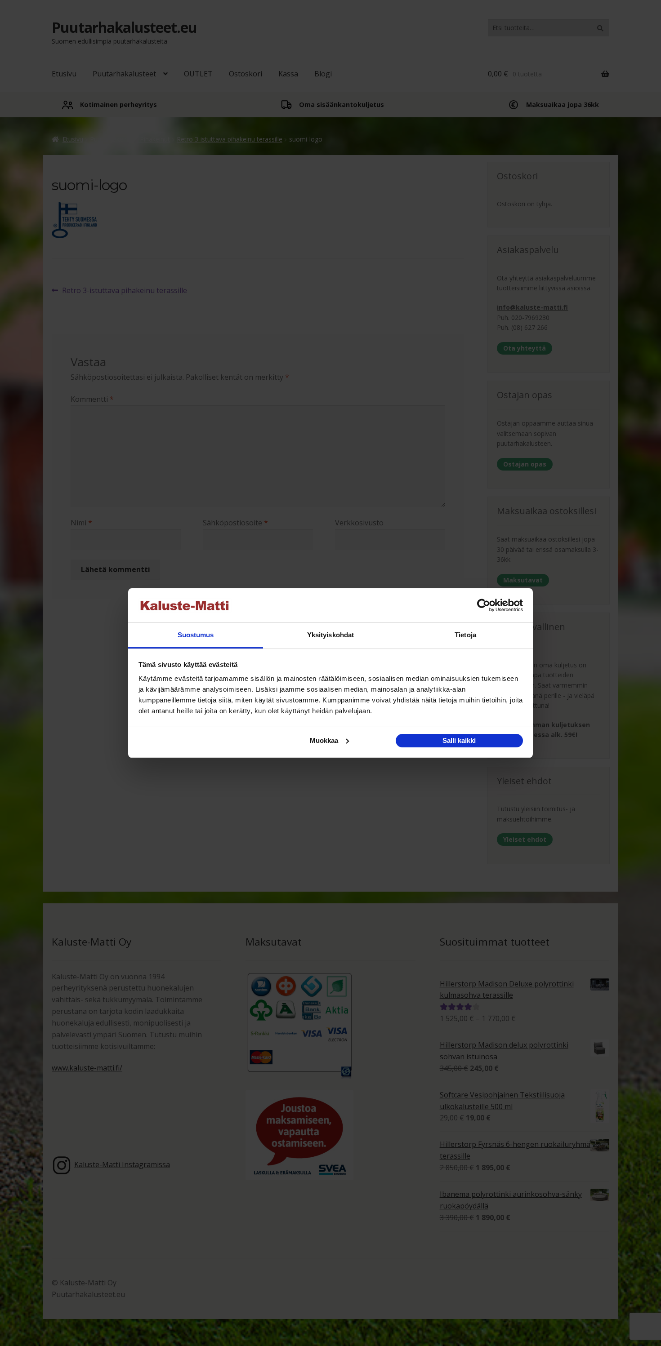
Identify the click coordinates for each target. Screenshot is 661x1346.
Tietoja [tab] (465, 635)
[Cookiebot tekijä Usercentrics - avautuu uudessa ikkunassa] (483, 605)
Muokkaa (324, 740)
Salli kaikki (459, 740)
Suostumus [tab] (196, 635)
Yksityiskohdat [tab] (330, 635)
